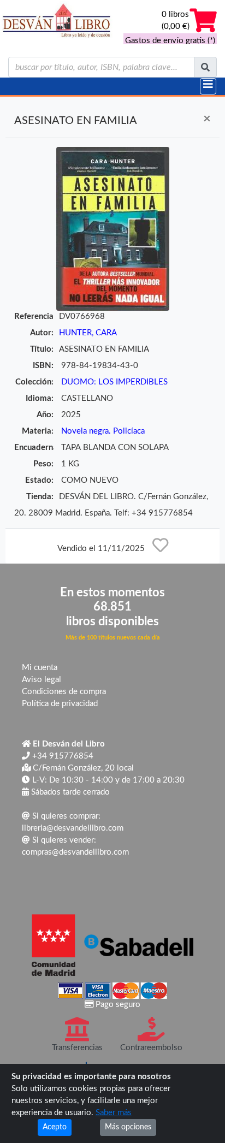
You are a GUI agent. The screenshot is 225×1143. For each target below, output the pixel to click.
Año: (45, 415)
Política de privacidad (60, 704)
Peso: (43, 464)
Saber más (114, 1113)
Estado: (39, 480)
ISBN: (43, 366)
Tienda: (40, 497)
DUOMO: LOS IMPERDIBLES (114, 382)
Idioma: (40, 398)
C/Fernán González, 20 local (82, 768)
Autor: (42, 333)
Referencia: (34, 316)
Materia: (38, 431)
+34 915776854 (61, 756)
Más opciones (128, 1127)
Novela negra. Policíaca (103, 431)
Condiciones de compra (64, 692)
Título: (42, 349)
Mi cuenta (39, 668)
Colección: (34, 382)
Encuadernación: (34, 447)
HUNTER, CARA (88, 333)
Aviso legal (41, 680)
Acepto (55, 1127)
